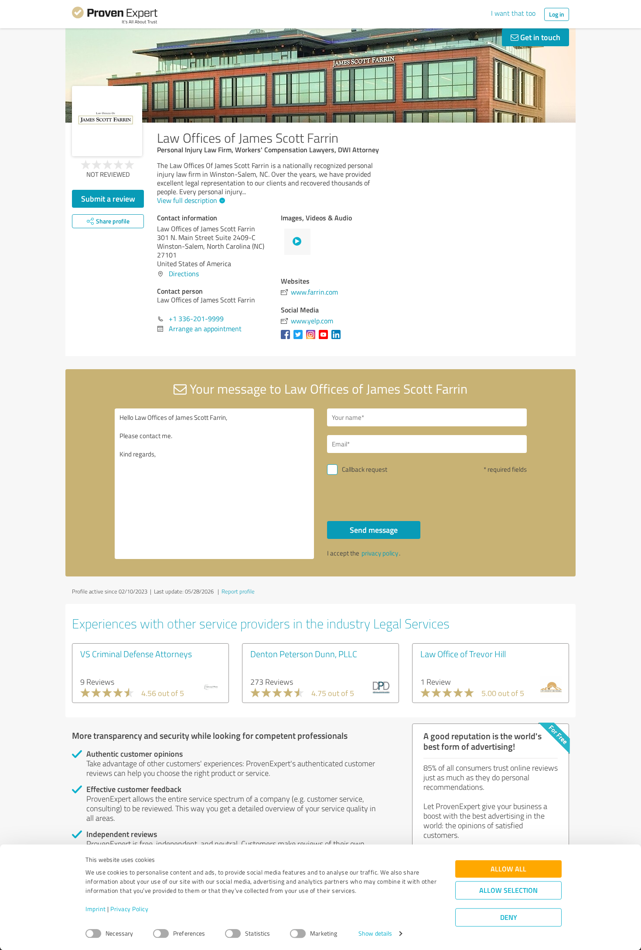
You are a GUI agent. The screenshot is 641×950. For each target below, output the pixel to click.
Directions (184, 273)
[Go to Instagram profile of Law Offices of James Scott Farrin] (312, 338)
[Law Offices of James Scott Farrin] (107, 121)
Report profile (238, 591)
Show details (375, 933)
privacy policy (379, 553)
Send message (374, 529)
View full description (187, 200)
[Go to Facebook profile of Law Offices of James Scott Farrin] (287, 338)
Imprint (95, 909)
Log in (556, 14)
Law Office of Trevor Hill (463, 654)
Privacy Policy (129, 909)
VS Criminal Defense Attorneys (136, 654)
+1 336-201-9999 (196, 318)
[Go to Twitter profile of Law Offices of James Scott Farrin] (299, 338)
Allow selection (508, 890)
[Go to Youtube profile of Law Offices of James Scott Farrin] (325, 338)
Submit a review (108, 198)
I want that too (513, 13)
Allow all (508, 869)
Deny (508, 917)
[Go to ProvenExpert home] (114, 17)
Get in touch (539, 37)
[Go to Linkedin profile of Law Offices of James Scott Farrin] (337, 338)
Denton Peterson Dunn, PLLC (303, 654)
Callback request (364, 469)
